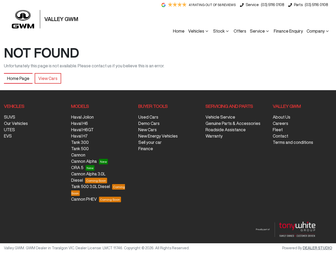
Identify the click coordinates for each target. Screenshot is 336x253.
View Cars (47, 78)
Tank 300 (80, 142)
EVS (8, 136)
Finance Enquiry (288, 31)
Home (179, 31)
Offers (240, 31)
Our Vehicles (16, 123)
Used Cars (148, 117)
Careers (280, 123)
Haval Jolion (82, 117)
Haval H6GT (82, 130)
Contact (280, 136)
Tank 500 (80, 148)
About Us (281, 117)
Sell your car (150, 142)
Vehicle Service (220, 117)
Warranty (214, 136)
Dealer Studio (317, 248)
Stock (219, 31)
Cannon (78, 155)
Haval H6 (79, 123)
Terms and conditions (293, 142)
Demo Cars (149, 123)
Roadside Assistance (226, 130)
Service (257, 31)
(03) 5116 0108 (272, 5)
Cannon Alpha (84, 161)
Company (316, 31)
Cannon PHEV (84, 199)
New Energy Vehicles (158, 136)
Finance (145, 148)
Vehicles (196, 31)
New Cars (147, 130)
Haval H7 (79, 136)
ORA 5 (77, 167)
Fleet (278, 130)
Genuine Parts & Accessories (233, 123)
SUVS (9, 117)
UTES (9, 130)
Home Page (18, 78)
